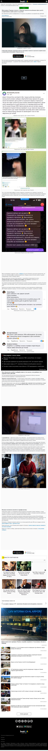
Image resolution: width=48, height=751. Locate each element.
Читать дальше (24, 714)
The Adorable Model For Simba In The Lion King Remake (9, 591)
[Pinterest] (31, 721)
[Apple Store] (20, 726)
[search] (1, 1)
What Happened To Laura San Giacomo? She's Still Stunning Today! (38, 591)
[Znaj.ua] (24, 1)
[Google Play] (28, 726)
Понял (24, 7)
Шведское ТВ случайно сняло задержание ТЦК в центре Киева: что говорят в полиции (22, 358)
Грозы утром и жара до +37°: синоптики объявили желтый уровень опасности (22, 364)
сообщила (21, 273)
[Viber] (22, 721)
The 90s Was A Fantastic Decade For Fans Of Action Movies (24, 574)
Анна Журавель (5, 15)
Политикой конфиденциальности (39, 4)
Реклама (2, 737)
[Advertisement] (24, 263)
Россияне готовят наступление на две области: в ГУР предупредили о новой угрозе (24, 366)
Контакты (3, 741)
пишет (35, 61)
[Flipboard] (28, 721)
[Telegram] (19, 721)
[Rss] (16, 721)
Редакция (3, 739)
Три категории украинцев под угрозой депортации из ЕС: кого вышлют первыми (23, 361)
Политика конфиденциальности (7, 735)
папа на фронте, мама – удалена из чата (11, 523)
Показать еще (42, 369)
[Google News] (25, 721)
